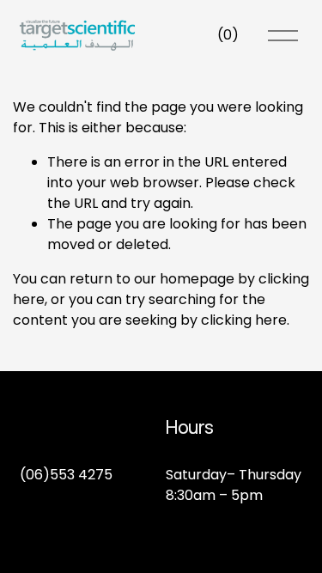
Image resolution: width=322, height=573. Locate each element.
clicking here (244, 320)
